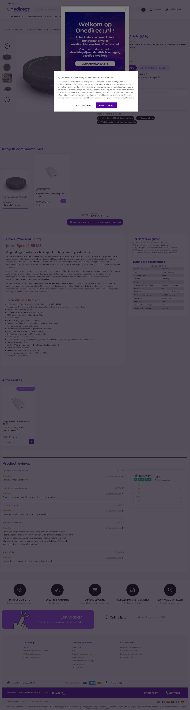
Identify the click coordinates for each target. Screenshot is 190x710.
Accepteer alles (106, 105)
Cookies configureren (82, 105)
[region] (96, 91)
